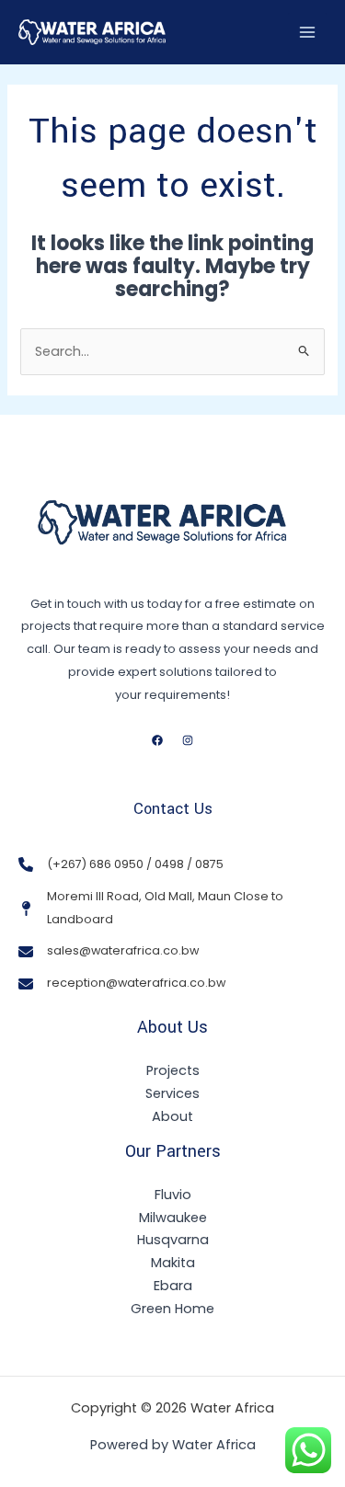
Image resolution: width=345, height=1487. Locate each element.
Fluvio (173, 1194)
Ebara (173, 1285)
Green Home (172, 1308)
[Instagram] (188, 740)
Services (172, 1093)
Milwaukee (173, 1217)
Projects (173, 1070)
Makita (173, 1262)
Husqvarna (173, 1239)
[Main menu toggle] (307, 32)
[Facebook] (157, 740)
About (172, 1116)
